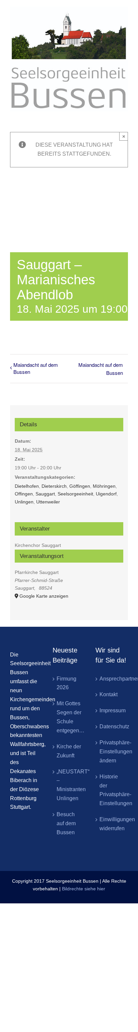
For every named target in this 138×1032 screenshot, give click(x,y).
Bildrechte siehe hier (83, 888)
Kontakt (108, 694)
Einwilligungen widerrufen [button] (112, 824)
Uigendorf (106, 493)
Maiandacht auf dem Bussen (35, 368)
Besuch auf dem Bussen (66, 823)
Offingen (24, 493)
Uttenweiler (48, 501)
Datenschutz (112, 726)
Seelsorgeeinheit (75, 493)
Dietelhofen (27, 486)
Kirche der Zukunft (69, 751)
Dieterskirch (54, 486)
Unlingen (24, 501)
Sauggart (45, 493)
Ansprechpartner (112, 679)
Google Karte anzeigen (43, 596)
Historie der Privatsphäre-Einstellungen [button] (112, 790)
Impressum (112, 710)
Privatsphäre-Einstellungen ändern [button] (112, 751)
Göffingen (79, 486)
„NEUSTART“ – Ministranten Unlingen (69, 785)
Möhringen (104, 486)
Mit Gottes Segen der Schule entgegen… (69, 717)
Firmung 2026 (66, 683)
